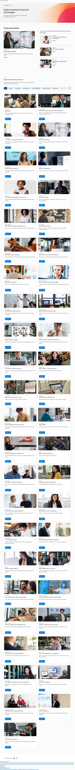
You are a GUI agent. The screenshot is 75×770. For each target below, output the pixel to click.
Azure (12, 762)
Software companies (27, 764)
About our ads (35, 769)
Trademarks (31, 769)
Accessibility (71, 764)
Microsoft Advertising (28, 762)
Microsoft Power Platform (18, 764)
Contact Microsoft (12, 769)
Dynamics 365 (16, 762)
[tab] (5, 88)
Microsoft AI (2, 762)
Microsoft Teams (42, 762)
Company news (47, 764)
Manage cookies (21, 769)
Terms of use (26, 769)
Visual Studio (33, 764)
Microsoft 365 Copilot (35, 762)
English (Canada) (3, 766)
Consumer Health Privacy (4, 769)
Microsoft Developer (49, 762)
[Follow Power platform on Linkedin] (14, 758)
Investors (59, 764)
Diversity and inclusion (65, 764)
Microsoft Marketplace (10, 764)
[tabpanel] (37, 421)
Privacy (17, 769)
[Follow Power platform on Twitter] (17, 758)
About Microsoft (42, 764)
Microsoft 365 (21, 762)
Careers (37, 764)
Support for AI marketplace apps (64, 762)
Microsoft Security (8, 762)
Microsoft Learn (56, 762)
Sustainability (2, 765)
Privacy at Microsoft (54, 764)
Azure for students (6, 761)
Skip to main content (4, 0)
